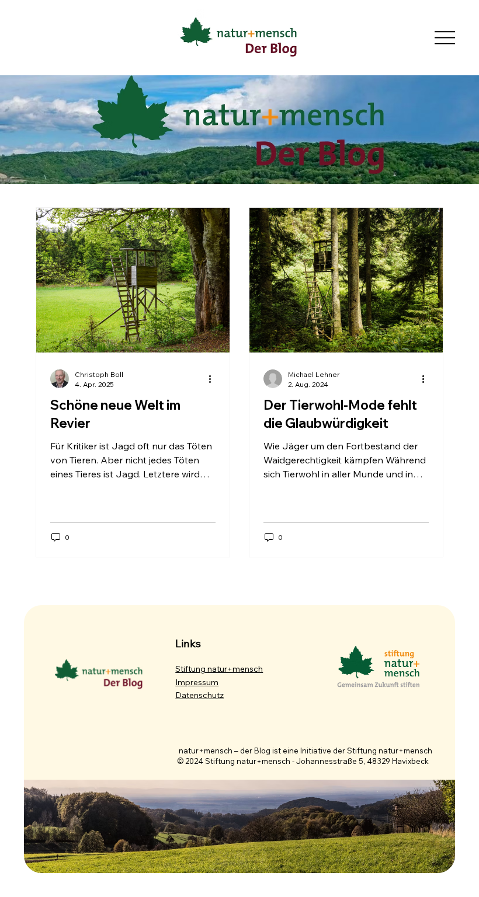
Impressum (196, 682)
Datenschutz (199, 695)
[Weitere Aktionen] (214, 379)
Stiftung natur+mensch (219, 669)
